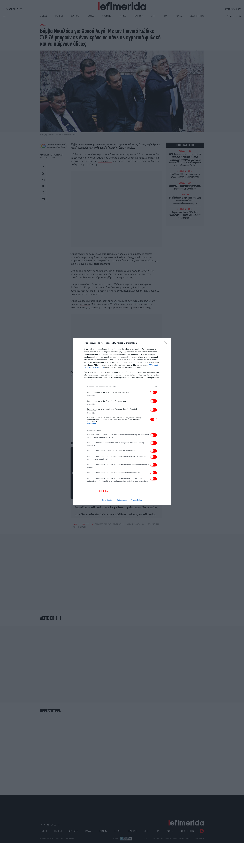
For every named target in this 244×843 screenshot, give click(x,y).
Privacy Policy (136, 500)
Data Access (122, 500)
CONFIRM (103, 491)
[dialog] (122, 421)
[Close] (166, 343)
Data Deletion (107, 500)
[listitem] (122, 386)
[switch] (153, 392)
